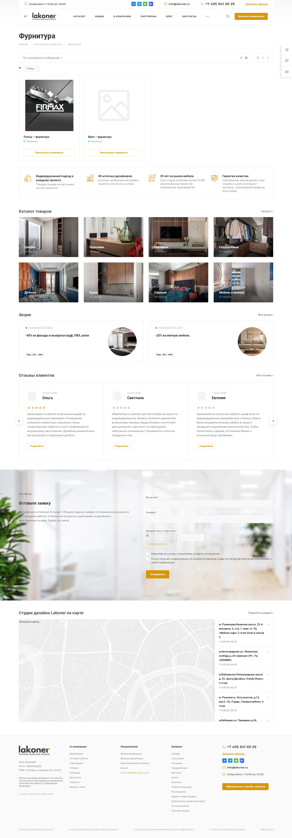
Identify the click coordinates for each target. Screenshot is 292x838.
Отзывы (74, 768)
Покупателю (129, 746)
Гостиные (176, 763)
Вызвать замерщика (251, 16)
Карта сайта (267, 829)
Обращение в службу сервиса (245, 786)
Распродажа (178, 791)
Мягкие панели (180, 810)
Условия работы (79, 758)
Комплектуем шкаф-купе (135, 772)
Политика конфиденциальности (36, 829)
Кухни (174, 777)
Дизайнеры (76, 753)
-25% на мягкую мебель (172, 335)
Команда (75, 772)
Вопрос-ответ (77, 787)
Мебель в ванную (181, 787)
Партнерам (76, 763)
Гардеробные (179, 768)
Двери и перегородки (184, 796)
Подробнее (37, 446)
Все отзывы (264, 375)
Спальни (176, 782)
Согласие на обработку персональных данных (93, 829)
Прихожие (177, 758)
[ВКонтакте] (133, 4)
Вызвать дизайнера (132, 758)
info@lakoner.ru (179, 4)
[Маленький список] (241, 57)
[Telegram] (139, 4)
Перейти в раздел (260, 612)
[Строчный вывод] (263, 57)
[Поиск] (227, 16)
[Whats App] (145, 4)
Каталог (266, 211)
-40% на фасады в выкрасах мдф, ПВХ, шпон (57, 335)
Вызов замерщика (131, 753)
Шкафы (175, 753)
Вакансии (75, 777)
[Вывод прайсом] (268, 57)
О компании (78, 746)
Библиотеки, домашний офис (188, 801)
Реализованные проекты (135, 763)
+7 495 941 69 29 (220, 4)
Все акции (265, 314)
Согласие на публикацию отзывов (227, 829)
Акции (124, 768)
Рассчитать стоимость (49, 152)
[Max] (151, 4)
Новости (74, 782)
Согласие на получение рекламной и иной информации (163, 829)
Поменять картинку (156, 544)
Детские (176, 772)
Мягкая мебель (180, 806)
